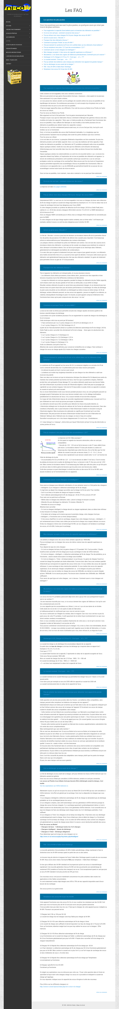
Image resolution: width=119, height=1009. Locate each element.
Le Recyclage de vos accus (14, 44)
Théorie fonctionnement (13, 29)
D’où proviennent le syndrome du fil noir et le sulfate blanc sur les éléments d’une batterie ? (73, 45)
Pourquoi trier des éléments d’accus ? (56, 40)
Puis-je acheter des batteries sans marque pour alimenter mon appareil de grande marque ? (73, 62)
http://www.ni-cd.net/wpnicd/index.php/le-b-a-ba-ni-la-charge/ (60, 987)
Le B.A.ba (8, 25)
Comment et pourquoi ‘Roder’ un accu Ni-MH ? (58, 42)
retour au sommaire (101, 176)
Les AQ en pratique (11, 33)
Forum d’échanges (11, 48)
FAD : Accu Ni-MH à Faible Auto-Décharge (57, 67)
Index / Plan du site (11, 60)
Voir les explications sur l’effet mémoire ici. (54, 786)
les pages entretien (60, 187)
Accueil (8, 22)
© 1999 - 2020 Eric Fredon (68, 1005)
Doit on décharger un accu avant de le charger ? (59, 64)
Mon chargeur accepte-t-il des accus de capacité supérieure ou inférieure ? (68, 52)
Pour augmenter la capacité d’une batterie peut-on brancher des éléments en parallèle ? (72, 30)
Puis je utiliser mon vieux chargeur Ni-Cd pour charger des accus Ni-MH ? (67, 35)
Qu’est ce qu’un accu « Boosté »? (54, 38)
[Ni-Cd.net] (18, 7)
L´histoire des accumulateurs (15, 56)
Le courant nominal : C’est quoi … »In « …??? (58, 59)
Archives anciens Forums (13, 52)
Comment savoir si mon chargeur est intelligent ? (59, 50)
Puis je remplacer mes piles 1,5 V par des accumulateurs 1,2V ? (64, 47)
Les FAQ (8, 41)
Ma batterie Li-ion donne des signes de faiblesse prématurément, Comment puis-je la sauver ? (74, 55)
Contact (8, 63)
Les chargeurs (10, 37)
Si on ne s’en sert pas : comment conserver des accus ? (62, 33)
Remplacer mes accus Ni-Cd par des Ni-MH (58, 69)
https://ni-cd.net (81, 1005)
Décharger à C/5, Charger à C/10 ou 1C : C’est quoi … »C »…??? (64, 57)
